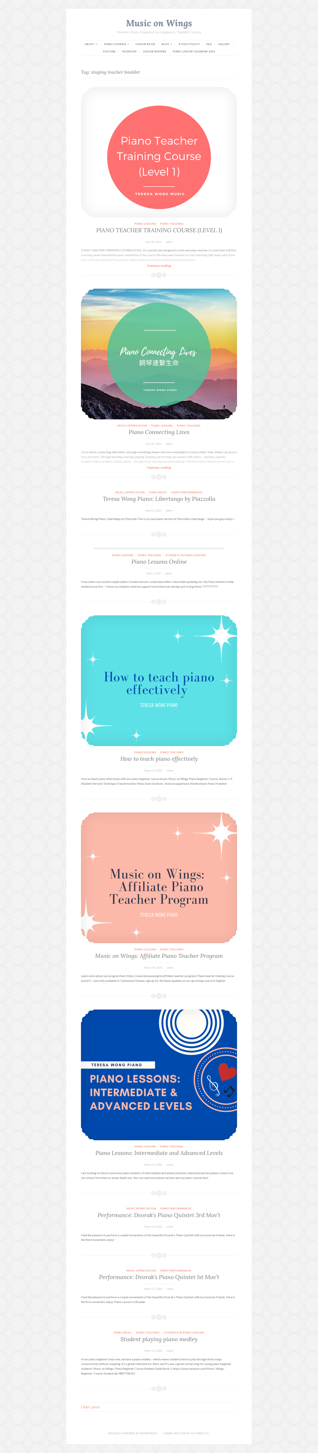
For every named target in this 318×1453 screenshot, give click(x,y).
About (90, 44)
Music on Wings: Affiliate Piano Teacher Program (159, 956)
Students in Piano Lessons (185, 555)
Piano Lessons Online (159, 561)
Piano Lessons (145, 223)
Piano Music (158, 492)
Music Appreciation (132, 425)
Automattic (200, 1433)
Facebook (129, 51)
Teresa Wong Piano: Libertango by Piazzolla (159, 498)
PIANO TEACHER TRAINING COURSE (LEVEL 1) (159, 230)
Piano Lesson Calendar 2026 (194, 51)
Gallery (224, 44)
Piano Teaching (171, 223)
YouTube (109, 51)
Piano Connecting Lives (159, 432)
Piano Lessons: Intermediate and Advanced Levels (159, 1153)
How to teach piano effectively (159, 758)
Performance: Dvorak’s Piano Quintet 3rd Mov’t (159, 1215)
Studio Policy (189, 44)
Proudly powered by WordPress (132, 1433)
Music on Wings (159, 23)
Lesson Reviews (154, 51)
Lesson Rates (145, 44)
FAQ (209, 44)
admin (169, 241)
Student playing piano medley (159, 1339)
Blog (165, 44)
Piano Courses (115, 44)
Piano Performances (187, 492)
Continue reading (166, 266)
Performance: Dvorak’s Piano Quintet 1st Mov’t (159, 1277)
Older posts (90, 1407)
